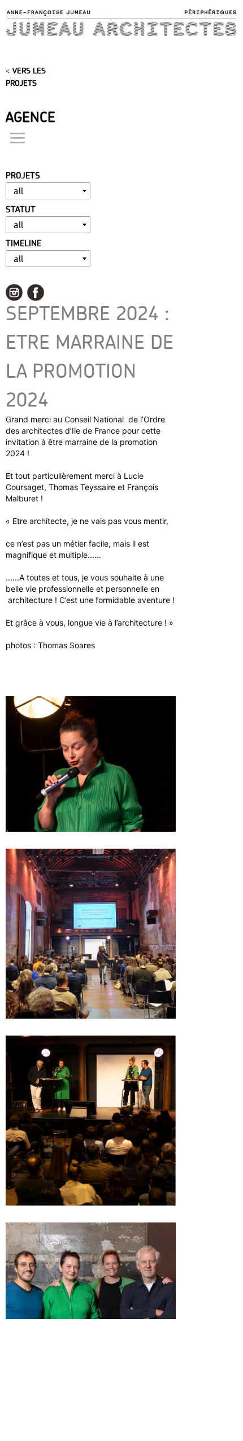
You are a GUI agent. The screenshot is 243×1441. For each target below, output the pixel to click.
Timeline (23, 243)
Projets (23, 175)
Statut (21, 209)
